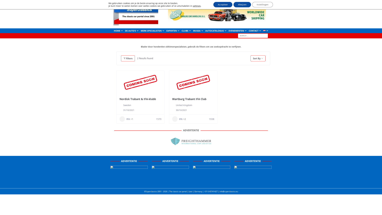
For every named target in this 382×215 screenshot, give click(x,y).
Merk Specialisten (151, 30)
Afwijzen (242, 4)
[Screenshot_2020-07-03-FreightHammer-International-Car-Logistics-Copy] (211, 182)
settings (197, 6)
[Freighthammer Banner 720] (191, 146)
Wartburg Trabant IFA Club (189, 99)
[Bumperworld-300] (129, 182)
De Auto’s (130, 30)
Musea (197, 30)
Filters (129, 58)
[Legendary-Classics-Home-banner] (253, 182)
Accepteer (223, 4)
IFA (128, 119)
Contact (253, 30)
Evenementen (236, 30)
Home (117, 30)
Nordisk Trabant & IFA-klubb (138, 99)
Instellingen (262, 4)
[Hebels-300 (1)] (170, 182)
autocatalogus (214, 30)
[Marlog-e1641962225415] (217, 19)
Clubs (185, 30)
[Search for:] (253, 35)
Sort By (257, 58)
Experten (171, 30)
